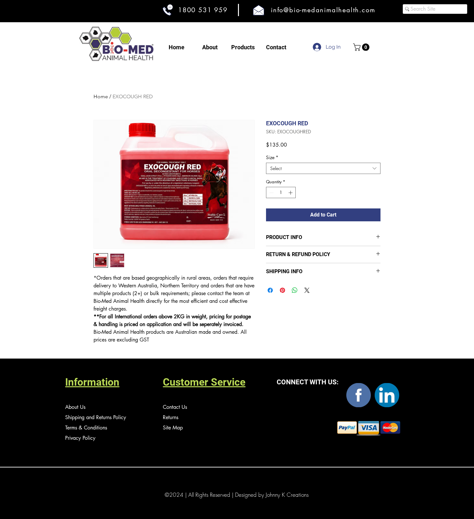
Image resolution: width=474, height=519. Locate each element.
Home (101, 96)
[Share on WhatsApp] (295, 290)
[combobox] (323, 168)
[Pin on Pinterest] (282, 290)
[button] (362, 47)
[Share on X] (307, 290)
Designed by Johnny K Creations (272, 494)
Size (272, 157)
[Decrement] (271, 192)
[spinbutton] (281, 192)
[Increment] (291, 192)
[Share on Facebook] (270, 290)
